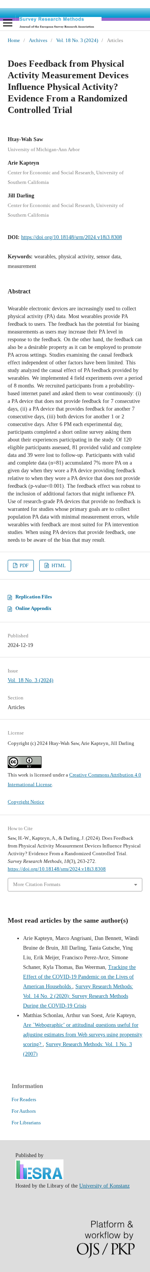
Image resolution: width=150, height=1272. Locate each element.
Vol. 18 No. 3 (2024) (77, 40)
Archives (38, 40)
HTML (58, 565)
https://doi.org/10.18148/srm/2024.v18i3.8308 (71, 237)
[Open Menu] (7, 22)
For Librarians (26, 1122)
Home (14, 40)
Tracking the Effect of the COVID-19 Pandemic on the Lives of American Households (79, 976)
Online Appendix (33, 608)
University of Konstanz (104, 1186)
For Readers (24, 1099)
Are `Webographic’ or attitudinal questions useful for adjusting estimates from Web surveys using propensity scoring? (82, 1034)
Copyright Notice (26, 802)
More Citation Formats (36, 884)
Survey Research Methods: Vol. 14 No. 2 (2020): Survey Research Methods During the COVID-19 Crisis (78, 996)
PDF (23, 565)
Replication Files (33, 597)
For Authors (24, 1111)
